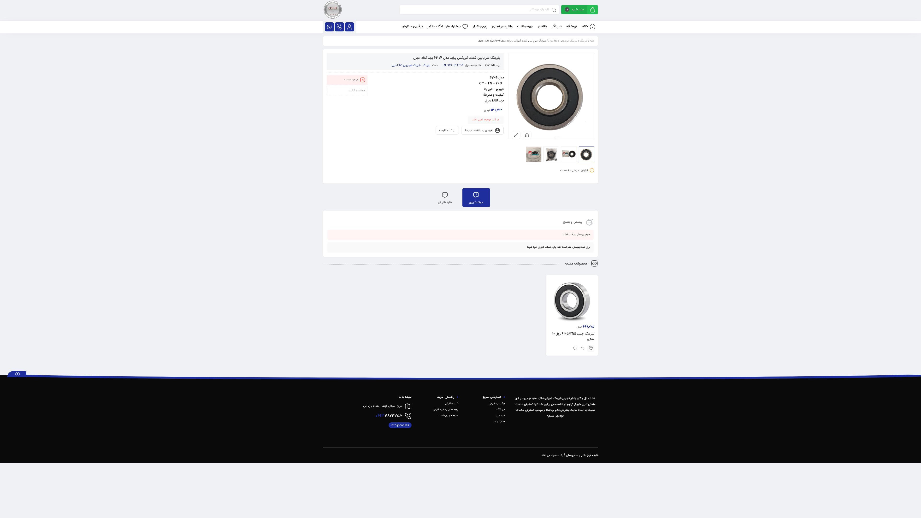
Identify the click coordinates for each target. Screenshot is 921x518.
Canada (490, 65)
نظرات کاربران (445, 202)
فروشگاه (500, 410)
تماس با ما (499, 422)
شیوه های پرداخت (448, 416)
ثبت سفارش (451, 404)
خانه (592, 41)
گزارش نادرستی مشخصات (574, 170)
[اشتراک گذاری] (527, 135)
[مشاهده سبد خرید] (592, 10)
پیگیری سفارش (497, 404)
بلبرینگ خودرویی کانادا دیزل (563, 41)
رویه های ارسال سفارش (445, 410)
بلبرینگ (583, 41)
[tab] (476, 197)
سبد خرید (500, 416)
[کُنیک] (332, 10)
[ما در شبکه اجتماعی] (329, 26)
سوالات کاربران (476, 202)
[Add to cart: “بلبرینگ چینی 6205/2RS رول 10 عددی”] (590, 348)
